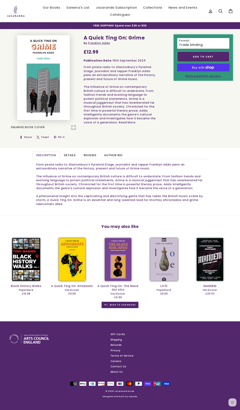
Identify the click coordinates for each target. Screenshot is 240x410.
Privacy (116, 350)
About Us (117, 372)
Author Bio (113, 155)
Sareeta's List (78, 7)
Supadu (133, 396)
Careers (116, 361)
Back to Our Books (122, 305)
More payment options (203, 76)
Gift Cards (118, 334)
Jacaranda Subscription (116, 7)
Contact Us (118, 366)
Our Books (51, 7)
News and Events (182, 7)
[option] (120, 25)
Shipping (116, 339)
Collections (152, 7)
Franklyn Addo (99, 43)
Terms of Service (122, 355)
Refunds (116, 345)
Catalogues (120, 14)
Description (46, 155)
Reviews (90, 155)
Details (70, 155)
